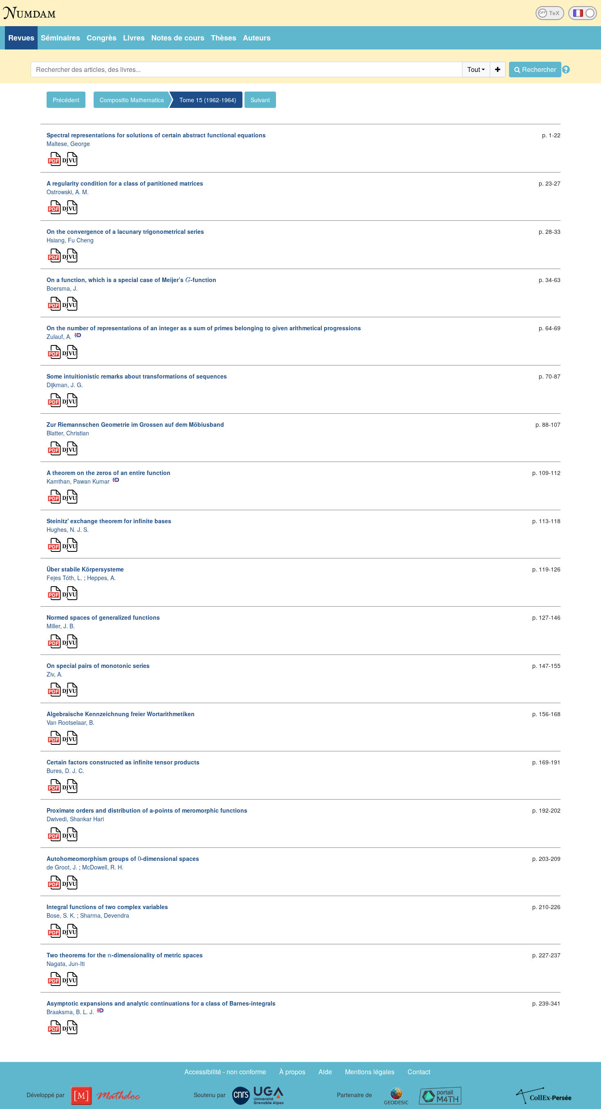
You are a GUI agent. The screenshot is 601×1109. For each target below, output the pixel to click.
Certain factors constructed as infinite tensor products (123, 762)
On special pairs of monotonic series (98, 665)
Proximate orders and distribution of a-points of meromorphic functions (147, 810)
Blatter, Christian (68, 433)
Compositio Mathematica (132, 100)
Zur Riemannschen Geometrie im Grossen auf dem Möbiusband (135, 424)
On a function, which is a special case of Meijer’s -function (131, 280)
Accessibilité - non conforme (225, 1071)
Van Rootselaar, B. (70, 722)
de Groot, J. (62, 867)
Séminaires (60, 37)
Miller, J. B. (61, 626)
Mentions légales (370, 1071)
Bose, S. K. (61, 915)
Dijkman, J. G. (65, 385)
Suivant (260, 100)
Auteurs (257, 37)
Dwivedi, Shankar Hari (75, 819)
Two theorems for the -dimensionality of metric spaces (125, 955)
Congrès (102, 37)
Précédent (66, 100)
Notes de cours (177, 37)
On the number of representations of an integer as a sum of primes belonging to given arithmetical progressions (204, 328)
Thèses (223, 37)
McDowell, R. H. (102, 867)
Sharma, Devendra (104, 915)
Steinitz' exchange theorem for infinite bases (109, 521)
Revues (21, 37)
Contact (419, 1071)
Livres (134, 37)
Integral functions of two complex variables (107, 907)
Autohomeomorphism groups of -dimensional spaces (123, 858)
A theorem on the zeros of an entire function (108, 472)
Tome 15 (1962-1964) (207, 100)
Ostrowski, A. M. (68, 192)
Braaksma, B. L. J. (70, 1012)
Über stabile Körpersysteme (85, 569)
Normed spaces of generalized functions (103, 617)
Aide (325, 1071)
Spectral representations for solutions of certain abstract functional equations (156, 135)
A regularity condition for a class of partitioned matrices (125, 183)
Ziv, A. (55, 674)
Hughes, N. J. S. (68, 529)
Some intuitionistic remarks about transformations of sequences (137, 376)
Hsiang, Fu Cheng (70, 240)
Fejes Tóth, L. (64, 578)
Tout (473, 69)
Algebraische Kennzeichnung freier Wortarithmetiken (121, 714)
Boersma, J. (62, 288)
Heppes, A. (101, 578)
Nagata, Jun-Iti (66, 963)
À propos (292, 1071)
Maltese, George (68, 143)
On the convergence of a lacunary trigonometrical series (125, 231)
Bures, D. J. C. (65, 770)
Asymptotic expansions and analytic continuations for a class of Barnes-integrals (161, 1003)
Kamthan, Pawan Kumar (78, 481)
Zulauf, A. (59, 336)
